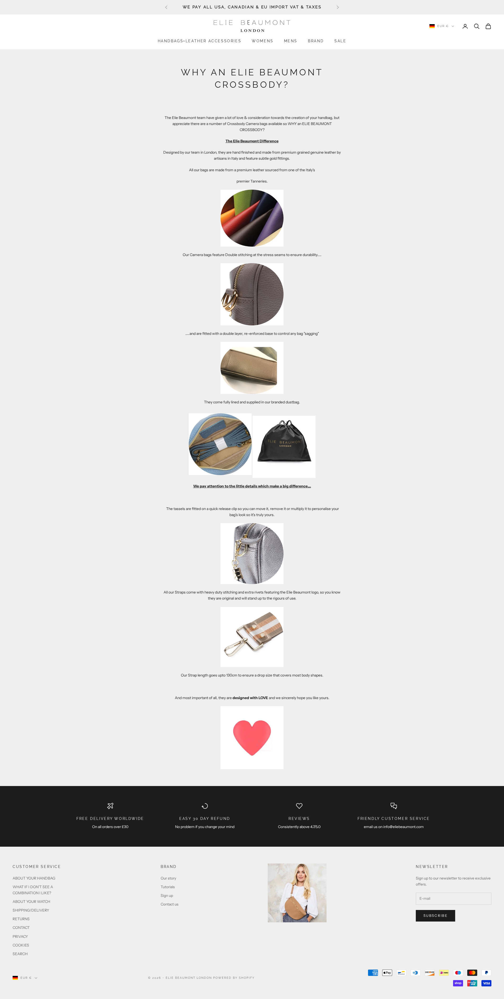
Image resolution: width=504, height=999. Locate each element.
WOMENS (263, 41)
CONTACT (21, 927)
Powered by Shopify (234, 978)
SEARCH (20, 953)
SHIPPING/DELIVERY (31, 910)
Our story (168, 878)
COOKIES (21, 945)
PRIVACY (20, 936)
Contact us (169, 904)
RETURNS (21, 919)
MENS (290, 41)
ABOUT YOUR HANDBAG (34, 878)
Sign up (167, 895)
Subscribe (435, 915)
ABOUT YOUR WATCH (31, 901)
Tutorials (168, 886)
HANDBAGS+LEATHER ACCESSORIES (200, 41)
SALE (340, 41)
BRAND (316, 41)
